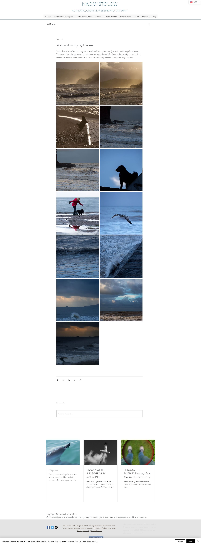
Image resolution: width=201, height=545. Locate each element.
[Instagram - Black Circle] (56, 527)
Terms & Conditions (96, 531)
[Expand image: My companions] (77, 213)
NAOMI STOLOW (100, 4)
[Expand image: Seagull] (121, 213)
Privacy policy (86, 531)
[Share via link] (75, 380)
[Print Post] (80, 380)
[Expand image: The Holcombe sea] (77, 170)
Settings (180, 541)
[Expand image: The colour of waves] (77, 256)
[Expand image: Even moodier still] (77, 343)
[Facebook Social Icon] (48, 527)
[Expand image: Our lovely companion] (77, 127)
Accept (190, 541)
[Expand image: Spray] (121, 256)
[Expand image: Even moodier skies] (121, 300)
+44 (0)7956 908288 (94, 528)
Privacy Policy (92, 541)
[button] (110, 16)
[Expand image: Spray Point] (121, 83)
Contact (79, 531)
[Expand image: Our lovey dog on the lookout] (121, 170)
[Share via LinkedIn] (69, 380)
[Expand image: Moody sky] (77, 300)
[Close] (198, 541)
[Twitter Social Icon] (52, 527)
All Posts (51, 24)
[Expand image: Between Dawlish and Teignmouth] (77, 83)
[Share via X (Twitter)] (63, 380)
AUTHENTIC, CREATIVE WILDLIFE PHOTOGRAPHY (100, 10)
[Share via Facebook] (57, 380)
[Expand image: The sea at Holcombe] (121, 127)
